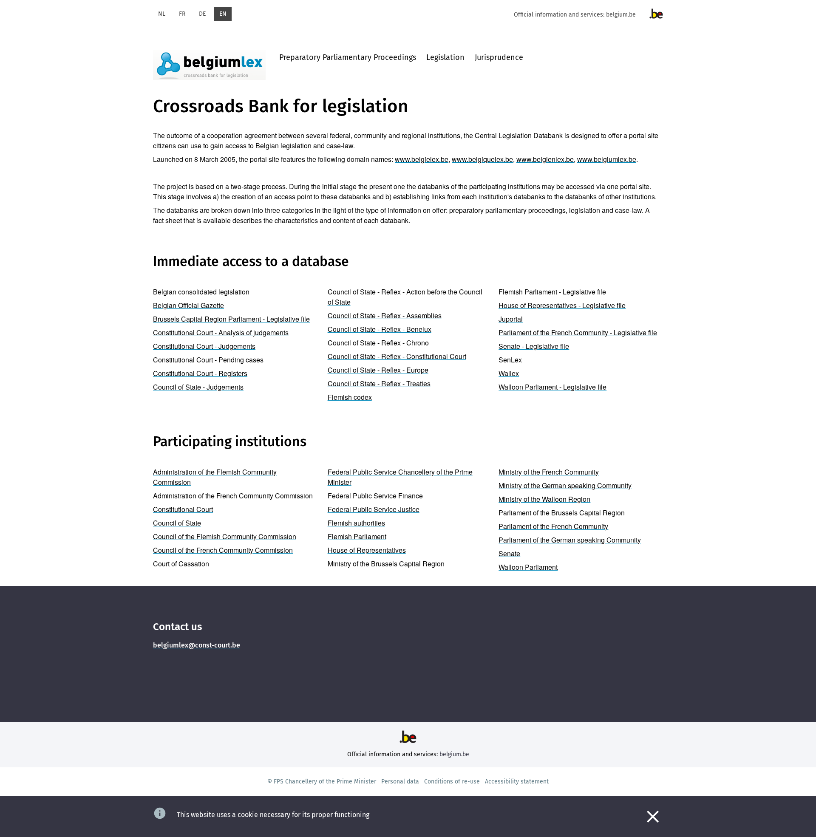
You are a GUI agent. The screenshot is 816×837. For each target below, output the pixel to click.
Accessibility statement (517, 781)
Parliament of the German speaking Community (570, 540)
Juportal (511, 319)
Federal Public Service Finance (375, 496)
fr (182, 13)
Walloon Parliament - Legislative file (552, 387)
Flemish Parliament (357, 536)
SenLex (510, 360)
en (223, 13)
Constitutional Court (183, 509)
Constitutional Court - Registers (200, 373)
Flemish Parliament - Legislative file (552, 292)
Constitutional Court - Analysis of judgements (221, 332)
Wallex (509, 373)
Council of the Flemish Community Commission (224, 536)
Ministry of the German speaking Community (565, 485)
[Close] (653, 816)
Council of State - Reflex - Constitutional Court (397, 356)
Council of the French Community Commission (223, 550)
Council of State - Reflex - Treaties (379, 383)
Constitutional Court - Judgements (204, 346)
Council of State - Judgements (198, 387)
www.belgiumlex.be (606, 159)
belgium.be (621, 14)
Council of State (177, 523)
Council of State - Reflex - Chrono (378, 343)
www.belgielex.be (421, 159)
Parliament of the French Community (553, 526)
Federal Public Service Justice (373, 509)
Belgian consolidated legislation (201, 292)
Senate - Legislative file (534, 346)
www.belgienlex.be (545, 159)
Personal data (400, 781)
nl (161, 13)
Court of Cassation (181, 563)
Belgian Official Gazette (188, 305)
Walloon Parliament (528, 567)
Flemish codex (350, 397)
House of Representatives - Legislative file (562, 305)
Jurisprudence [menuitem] (499, 57)
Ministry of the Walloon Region (544, 499)
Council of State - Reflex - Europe (378, 370)
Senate (509, 553)
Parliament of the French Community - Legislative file (578, 332)
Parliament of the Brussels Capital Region (562, 512)
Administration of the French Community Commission (233, 496)
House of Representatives (367, 550)
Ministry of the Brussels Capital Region (386, 563)
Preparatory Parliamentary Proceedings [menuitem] (347, 57)
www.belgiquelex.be (482, 159)
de (202, 13)
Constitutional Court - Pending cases (208, 360)
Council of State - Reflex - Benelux (379, 329)
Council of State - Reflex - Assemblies (385, 315)
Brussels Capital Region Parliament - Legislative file (231, 319)
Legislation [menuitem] (445, 57)
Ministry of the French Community (549, 472)
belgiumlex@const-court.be (196, 645)
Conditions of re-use (452, 781)
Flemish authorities (356, 523)
